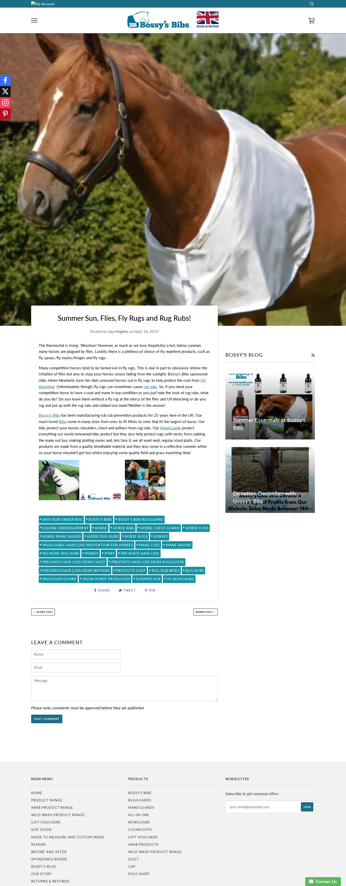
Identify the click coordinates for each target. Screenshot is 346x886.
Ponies (92, 553)
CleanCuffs (140, 830)
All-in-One (138, 815)
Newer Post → (206, 612)
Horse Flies (197, 528)
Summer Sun (148, 579)
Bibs (62, 421)
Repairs (38, 844)
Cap (132, 866)
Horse (101, 528)
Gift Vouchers (46, 822)
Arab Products (143, 844)
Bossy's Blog (43, 866)
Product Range (47, 800)
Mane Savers (178, 545)
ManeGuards (170, 428)
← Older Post (43, 612)
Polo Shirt (139, 874)
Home (36, 793)
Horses (161, 536)
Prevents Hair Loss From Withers (76, 571)
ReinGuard (139, 822)
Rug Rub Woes (166, 571)
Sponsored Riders (49, 859)
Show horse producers (106, 579)
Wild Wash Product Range (58, 815)
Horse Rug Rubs (103, 536)
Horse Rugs (136, 536)
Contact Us (325, 881)
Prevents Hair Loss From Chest (74, 562)
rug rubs (150, 386)
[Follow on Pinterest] (5, 113)
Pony (110, 553)
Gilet (133, 859)
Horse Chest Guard (160, 528)
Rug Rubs (195, 571)
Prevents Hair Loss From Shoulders (147, 562)
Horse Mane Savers (62, 536)
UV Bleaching (180, 579)
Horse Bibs (123, 528)
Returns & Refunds (50, 881)
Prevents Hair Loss (140, 553)
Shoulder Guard (59, 579)
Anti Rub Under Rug (63, 519)
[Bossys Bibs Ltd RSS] (313, 355)
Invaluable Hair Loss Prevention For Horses (88, 545)
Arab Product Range (52, 808)
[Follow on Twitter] (5, 91)
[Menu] (34, 20)
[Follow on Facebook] (5, 80)
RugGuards (139, 800)
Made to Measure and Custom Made (67, 837)
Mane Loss (149, 545)
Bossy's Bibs (49, 415)
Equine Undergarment (66, 528)
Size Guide (41, 830)
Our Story (41, 874)
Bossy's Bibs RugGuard (140, 519)
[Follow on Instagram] (5, 102)
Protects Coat (131, 571)
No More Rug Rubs (61, 553)
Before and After (49, 852)
